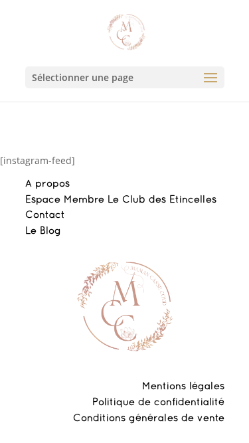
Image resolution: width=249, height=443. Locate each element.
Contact (45, 215)
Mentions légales (183, 386)
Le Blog (43, 231)
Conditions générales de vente (148, 418)
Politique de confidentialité (158, 402)
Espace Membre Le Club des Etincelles (120, 200)
